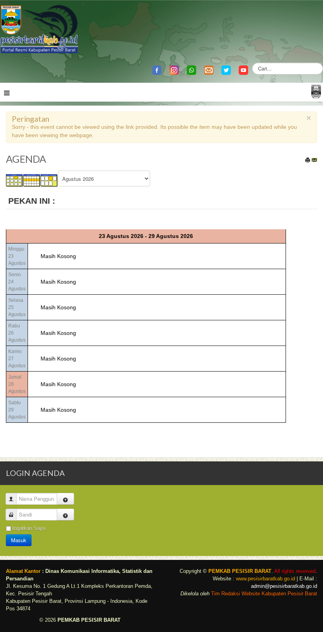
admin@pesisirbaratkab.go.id (284, 586)
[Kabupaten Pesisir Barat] (39, 28)
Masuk (18, 540)
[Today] (49, 180)
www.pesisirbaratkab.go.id (265, 579)
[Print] (307, 160)
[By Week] (32, 180)
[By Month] (14, 180)
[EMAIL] (314, 160)
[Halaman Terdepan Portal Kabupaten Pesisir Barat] (316, 91)
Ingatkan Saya (28, 528)
